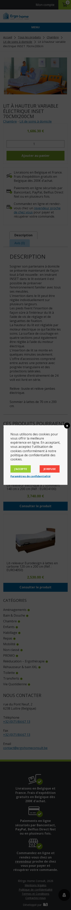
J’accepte (20, 469)
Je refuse (50, 469)
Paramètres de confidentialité (30, 476)
